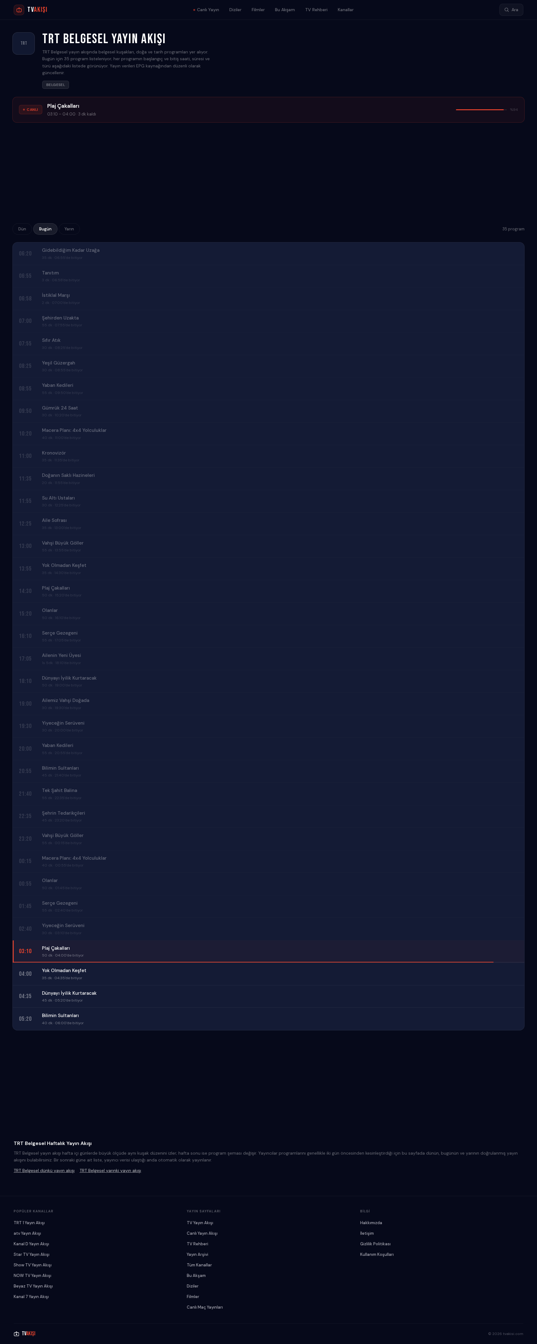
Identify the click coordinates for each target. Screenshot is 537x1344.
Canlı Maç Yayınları (205, 1307)
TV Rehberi (316, 9)
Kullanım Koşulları (377, 1254)
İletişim (367, 1233)
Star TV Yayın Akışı (31, 1254)
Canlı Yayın (208, 9)
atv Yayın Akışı (27, 1233)
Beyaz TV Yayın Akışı (33, 1286)
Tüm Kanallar (199, 1265)
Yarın (69, 229)
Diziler (235, 9)
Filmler (258, 9)
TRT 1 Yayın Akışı (29, 1222)
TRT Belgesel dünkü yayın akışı (44, 1170)
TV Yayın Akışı (200, 1222)
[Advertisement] (268, 174)
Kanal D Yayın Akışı (31, 1244)
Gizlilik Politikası (375, 1244)
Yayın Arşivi (197, 1254)
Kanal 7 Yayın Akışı (31, 1296)
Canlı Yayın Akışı (202, 1233)
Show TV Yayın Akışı (33, 1265)
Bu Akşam (285, 9)
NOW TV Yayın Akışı (32, 1275)
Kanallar (346, 9)
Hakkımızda (371, 1222)
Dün (22, 229)
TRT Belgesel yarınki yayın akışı (110, 1170)
